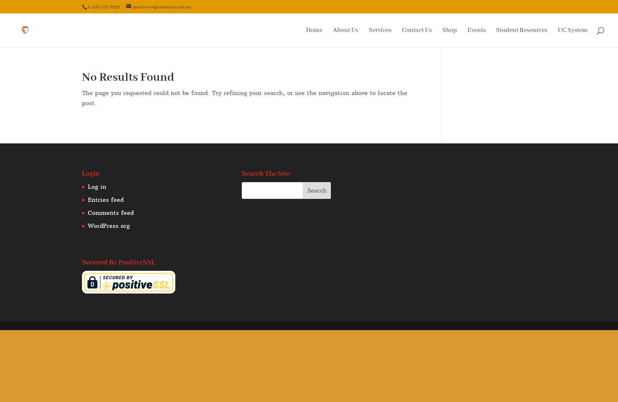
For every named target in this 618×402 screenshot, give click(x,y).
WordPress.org (109, 226)
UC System (573, 30)
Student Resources (521, 30)
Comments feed (111, 213)
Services (380, 30)
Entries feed (106, 200)
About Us (345, 30)
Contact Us (417, 30)
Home (314, 30)
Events (476, 30)
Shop (449, 30)
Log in (97, 186)
